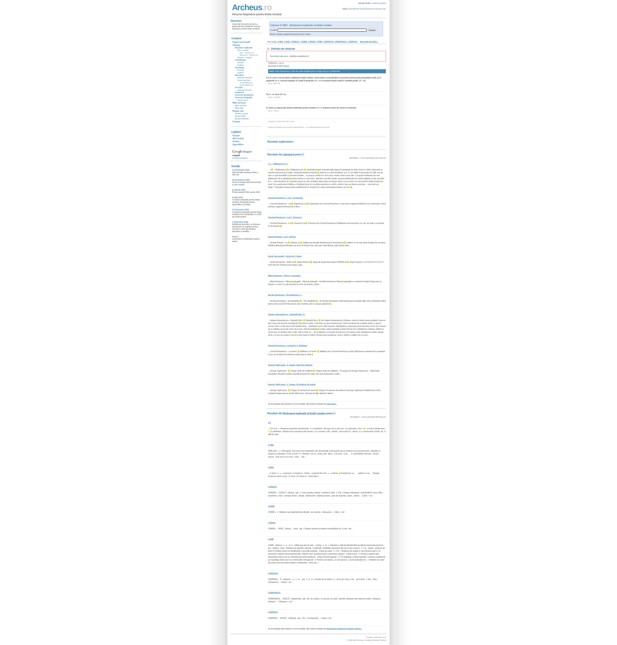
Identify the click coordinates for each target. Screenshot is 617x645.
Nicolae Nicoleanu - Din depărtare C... (285, 295)
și (322, 81)
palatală (291, 81)
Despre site (381, 9)
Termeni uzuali (241, 113)
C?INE (280, 42)
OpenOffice (238, 144)
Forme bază (359, 9)
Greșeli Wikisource (246, 85)
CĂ (274, 42)
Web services (241, 105)
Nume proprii (242, 100)
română (374, 3)
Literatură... (331, 404)
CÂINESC (295, 42)
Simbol (289, 108)
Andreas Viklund (379, 640)
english (383, 3)
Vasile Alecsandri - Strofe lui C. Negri (285, 256)
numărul (312, 108)
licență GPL (299, 127)
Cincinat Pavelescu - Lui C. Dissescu (285, 217)
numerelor (351, 108)
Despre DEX (240, 116)
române (309, 78)
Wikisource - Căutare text (249, 55)
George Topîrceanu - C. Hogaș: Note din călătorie (290, 365)
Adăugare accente (244, 90)
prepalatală (366, 78)
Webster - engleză (244, 57)
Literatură (288, 154)
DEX (351, 9)
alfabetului (296, 78)
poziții (355, 81)
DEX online (238, 138)
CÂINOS (312, 42)
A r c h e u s (251, 7)
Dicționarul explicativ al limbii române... (344, 629)
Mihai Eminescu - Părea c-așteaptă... (284, 276)
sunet (316, 78)
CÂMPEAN (328, 42)
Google (236, 135)
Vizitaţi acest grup (240, 158)
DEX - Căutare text (247, 53)
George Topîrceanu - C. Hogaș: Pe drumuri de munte (292, 384)
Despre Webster (242, 119)
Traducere (369, 9)
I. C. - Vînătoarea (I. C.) (278, 164)
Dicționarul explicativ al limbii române (304, 413)
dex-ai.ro (284, 56)
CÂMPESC (353, 42)
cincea (282, 78)
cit (281, 94)
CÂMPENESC (340, 42)
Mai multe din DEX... (369, 42)
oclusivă (283, 81)
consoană (344, 78)
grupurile (270, 81)
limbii (303, 78)
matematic (297, 108)
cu (325, 78)
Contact (236, 121)
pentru (305, 108)
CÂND (287, 42)
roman (333, 108)
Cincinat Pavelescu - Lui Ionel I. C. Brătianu (287, 346)
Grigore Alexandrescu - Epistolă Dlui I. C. (286, 314)
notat (321, 78)
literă (287, 78)
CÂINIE (304, 42)
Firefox (235, 141)
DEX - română (242, 50)
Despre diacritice (243, 80)
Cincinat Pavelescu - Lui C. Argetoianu (285, 198)
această (330, 78)
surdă (373, 78)
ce (276, 81)
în (380, 78)
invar (274, 78)
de (338, 108)
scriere (342, 108)
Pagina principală (241, 42)
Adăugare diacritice (244, 78)
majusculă (280, 108)
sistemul (326, 108)
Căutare (236, 45)
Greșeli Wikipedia (246, 83)
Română (240, 62)
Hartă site (377, 637)
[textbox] (322, 30)
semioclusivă (354, 78)
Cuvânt (273, 30)
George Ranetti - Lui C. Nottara (282, 237)
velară (334, 81)
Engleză (240, 65)
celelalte (348, 81)
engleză (281, 63)
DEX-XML (239, 108)
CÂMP (319, 42)
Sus (384, 637)
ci (278, 81)
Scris (271, 108)
